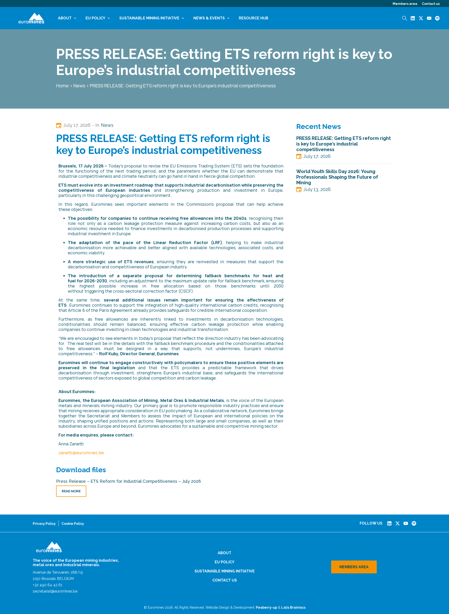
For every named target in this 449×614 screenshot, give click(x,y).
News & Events (209, 18)
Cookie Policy (73, 523)
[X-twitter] (421, 18)
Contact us (431, 4)
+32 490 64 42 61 (47, 585)
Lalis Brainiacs (293, 607)
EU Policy (95, 18)
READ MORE (71, 491)
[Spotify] (437, 18)
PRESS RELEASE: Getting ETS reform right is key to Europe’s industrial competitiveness (343, 143)
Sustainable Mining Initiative (149, 18)
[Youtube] (429, 18)
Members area (405, 4)
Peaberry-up (266, 607)
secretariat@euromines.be (55, 591)
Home (62, 85)
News (79, 85)
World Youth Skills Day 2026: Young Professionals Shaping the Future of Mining (337, 177)
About (65, 18)
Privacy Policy (44, 523)
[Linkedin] (412, 18)
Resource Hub (253, 18)
